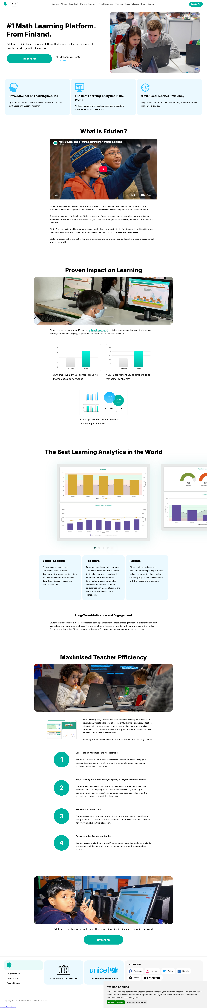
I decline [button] (120, 1002)
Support (151, 4)
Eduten (55, 4)
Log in (194, 4)
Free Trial (73, 4)
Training (119, 4)
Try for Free (29, 58)
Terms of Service (13, 983)
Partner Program (88, 4)
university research (98, 330)
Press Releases (132, 4)
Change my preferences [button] (136, 1002)
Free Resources (105, 4)
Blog (143, 4)
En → (14, 4)
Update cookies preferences (8, 1007)
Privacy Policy (12, 978)
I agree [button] (111, 1002)
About (64, 4)
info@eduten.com (14, 973)
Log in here (61, 60)
